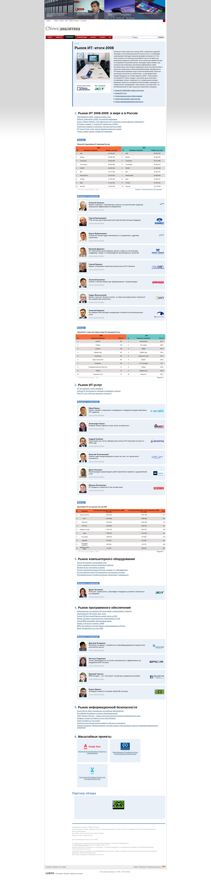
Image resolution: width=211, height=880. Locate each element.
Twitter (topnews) (74, 20)
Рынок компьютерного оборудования (128, 96)
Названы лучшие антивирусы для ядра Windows (96, 718)
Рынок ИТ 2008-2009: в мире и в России (129, 90)
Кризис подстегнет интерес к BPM (90, 623)
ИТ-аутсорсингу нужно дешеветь (90, 388)
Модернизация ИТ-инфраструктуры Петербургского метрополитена (125, 753)
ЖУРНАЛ (93, 37)
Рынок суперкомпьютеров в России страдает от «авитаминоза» (102, 570)
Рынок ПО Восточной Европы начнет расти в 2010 (97, 616)
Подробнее (160, 377)
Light (66, 20)
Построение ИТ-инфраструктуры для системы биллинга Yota (92, 778)
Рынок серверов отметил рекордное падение (95, 565)
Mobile (56, 20)
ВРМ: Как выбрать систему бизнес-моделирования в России (101, 626)
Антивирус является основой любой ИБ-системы (108, 691)
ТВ (110, 37)
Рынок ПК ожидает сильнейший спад (92, 563)
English (48, 20)
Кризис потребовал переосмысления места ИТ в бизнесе (112, 266)
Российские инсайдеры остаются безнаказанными (97, 713)
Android (61, 20)
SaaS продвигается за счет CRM (90, 628)
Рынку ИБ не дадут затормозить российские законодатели (100, 711)
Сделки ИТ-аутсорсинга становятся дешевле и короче (99, 391)
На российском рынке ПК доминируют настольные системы (101, 572)
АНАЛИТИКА (69, 37)
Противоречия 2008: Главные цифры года (94, 117)
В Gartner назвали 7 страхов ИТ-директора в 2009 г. (98, 124)
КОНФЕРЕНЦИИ (82, 37)
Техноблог (49, 867)
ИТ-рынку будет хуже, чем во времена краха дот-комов (99, 129)
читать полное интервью (96, 210)
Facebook (83, 20)
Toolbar (135, 867)
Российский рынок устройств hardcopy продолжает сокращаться (103, 575)
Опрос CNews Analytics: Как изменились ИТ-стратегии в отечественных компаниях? (110, 122)
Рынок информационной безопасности (129, 102)
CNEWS (50, 37)
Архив (64, 867)
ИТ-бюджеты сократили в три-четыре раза (106, 487)
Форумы (55, 867)
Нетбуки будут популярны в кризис (91, 567)
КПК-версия (142, 867)
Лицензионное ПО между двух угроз (91, 614)
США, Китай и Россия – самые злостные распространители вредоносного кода (108, 716)
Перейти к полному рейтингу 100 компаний (148, 189)
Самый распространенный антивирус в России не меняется (101, 723)
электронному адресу (81, 845)
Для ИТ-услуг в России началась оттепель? (94, 393)
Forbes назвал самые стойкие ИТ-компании (94, 131)
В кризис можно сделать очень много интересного (109, 426)
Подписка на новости (154, 867)
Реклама (66, 873)
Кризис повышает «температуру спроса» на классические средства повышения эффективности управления (116, 206)
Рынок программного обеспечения (127, 99)
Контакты (80, 873)
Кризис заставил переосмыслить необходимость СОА (98, 619)
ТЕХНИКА (102, 37)
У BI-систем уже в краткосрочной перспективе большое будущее (115, 220)
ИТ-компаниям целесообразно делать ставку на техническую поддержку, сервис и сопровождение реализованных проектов (114, 252)
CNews (128, 872)
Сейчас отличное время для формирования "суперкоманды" (113, 282)
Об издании (59, 873)
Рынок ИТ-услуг (121, 93)
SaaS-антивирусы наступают (88, 721)
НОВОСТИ (59, 37)
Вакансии (73, 873)
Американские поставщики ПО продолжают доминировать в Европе (104, 611)
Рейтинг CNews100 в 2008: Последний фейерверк (97, 119)
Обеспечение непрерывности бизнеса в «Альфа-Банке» (92, 752)
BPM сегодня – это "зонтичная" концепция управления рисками (114, 676)
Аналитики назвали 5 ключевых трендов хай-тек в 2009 (99, 127)
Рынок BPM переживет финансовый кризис (94, 621)
